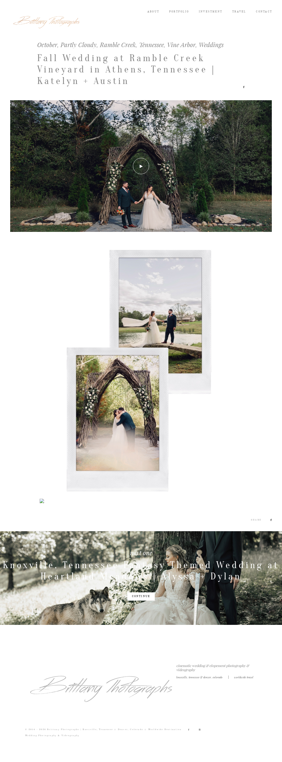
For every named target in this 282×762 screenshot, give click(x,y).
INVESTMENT (210, 11)
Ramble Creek (118, 44)
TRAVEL (239, 11)
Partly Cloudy (79, 44)
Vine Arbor (181, 44)
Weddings (211, 44)
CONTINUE (141, 596)
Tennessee (151, 44)
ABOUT (153, 11)
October (47, 44)
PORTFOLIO (179, 11)
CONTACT (264, 11)
